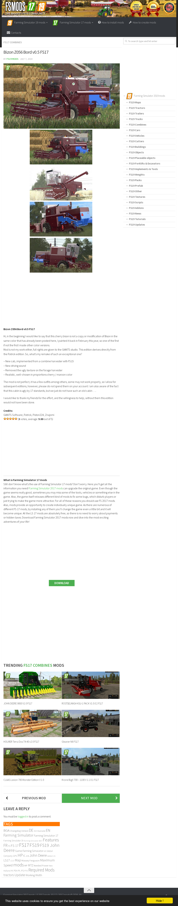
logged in (23, 816)
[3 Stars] (10, 418)
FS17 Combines (12, 42)
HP (20, 855)
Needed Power (41, 865)
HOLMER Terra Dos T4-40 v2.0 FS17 (21, 741)
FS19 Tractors (137, 108)
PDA (16, 870)
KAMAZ (50, 856)
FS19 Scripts (136, 202)
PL (19, 870)
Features (51, 840)
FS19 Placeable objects (142, 158)
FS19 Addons (136, 208)
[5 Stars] (16, 418)
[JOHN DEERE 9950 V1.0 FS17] (32, 685)
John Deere (38, 855)
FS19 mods (12, 58)
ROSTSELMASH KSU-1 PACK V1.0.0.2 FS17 (82, 703)
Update (19, 875)
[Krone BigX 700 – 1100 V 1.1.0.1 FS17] (91, 761)
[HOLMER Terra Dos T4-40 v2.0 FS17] (32, 723)
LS (54, 856)
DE (31, 830)
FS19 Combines (137, 124)
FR (5, 845)
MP (25, 865)
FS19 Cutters (136, 141)
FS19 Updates (137, 224)
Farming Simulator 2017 (33, 841)
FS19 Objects (136, 152)
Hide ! (160, 900)
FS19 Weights (137, 174)
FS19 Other (135, 191)
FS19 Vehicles (136, 135)
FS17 (24, 845)
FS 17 (15, 845)
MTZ (30, 865)
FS (9, 846)
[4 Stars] (13, 418)
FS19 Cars (134, 130)
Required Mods (41, 870)
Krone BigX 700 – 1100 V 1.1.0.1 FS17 (80, 780)
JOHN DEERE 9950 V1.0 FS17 (17, 703)
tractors (8, 875)
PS (22, 870)
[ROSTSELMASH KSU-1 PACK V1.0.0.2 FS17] (91, 685)
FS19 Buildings (137, 146)
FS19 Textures (137, 196)
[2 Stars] (7, 418)
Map (18, 860)
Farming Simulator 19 (13, 840)
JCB (27, 856)
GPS (15, 855)
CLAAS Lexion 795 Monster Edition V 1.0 (23, 780)
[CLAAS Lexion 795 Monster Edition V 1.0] (32, 761)
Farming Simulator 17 (46, 835)
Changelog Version (19, 830)
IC (24, 855)
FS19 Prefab (136, 185)
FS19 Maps (135, 102)
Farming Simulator (18, 835)
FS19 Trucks (136, 119)
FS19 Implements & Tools (143, 169)
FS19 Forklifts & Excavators (144, 163)
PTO (26, 870)
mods (18, 865)
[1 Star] (4, 418)
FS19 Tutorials (137, 219)
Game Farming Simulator (29, 851)
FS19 (34, 845)
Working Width (34, 875)
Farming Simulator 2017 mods (46, 488)
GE (45, 851)
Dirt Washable (39, 831)
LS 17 (12, 860)
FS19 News (135, 213)
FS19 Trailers (136, 113)
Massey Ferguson (31, 860)
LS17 (6, 860)
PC (12, 870)
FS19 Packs (135, 180)
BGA (6, 830)
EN (48, 830)
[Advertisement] (61, 298)
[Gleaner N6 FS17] (91, 723)
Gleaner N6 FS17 (70, 741)
